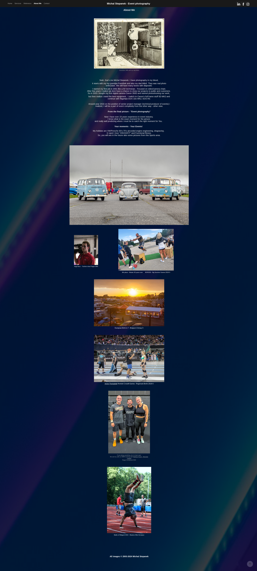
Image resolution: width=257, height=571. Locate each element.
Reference (27, 3)
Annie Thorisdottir (111, 384)
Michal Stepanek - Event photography (128, 3)
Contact (47, 3)
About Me (37, 3)
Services (18, 3)
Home (10, 3)
